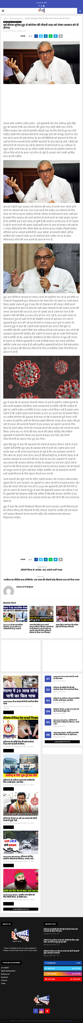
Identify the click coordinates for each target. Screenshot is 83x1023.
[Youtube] (47, 1011)
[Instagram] (41, 1011)
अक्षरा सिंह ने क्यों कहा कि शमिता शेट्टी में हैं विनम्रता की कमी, (67, 626)
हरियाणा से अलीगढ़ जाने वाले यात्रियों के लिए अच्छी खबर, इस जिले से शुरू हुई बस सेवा (61, 941)
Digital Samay (67, 1021)
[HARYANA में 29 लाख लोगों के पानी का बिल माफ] (20, 687)
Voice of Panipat (10, 31)
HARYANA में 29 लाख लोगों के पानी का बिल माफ (20, 702)
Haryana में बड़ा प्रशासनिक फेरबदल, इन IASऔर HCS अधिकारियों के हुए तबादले (13, 627)
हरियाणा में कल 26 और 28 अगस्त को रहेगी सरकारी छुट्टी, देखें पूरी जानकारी (61, 952)
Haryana (18, 22)
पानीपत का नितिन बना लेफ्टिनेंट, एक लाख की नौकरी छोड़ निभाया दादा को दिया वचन (41, 579)
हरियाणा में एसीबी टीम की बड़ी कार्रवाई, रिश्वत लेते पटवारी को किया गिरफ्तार (61, 930)
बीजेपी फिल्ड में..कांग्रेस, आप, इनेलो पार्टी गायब (41, 570)
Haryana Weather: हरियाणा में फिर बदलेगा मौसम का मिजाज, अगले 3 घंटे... (19, 857)
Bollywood (5, 974)
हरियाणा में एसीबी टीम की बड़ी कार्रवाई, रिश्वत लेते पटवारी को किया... (18, 743)
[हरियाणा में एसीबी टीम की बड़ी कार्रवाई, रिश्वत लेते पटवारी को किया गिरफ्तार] (20, 727)
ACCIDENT (5, 968)
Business (4, 977)
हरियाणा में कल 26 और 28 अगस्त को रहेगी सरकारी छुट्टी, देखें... (20, 819)
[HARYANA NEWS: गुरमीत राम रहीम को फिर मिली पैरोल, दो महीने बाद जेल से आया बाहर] (20, 880)
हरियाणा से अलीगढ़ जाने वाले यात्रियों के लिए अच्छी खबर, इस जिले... (19, 781)
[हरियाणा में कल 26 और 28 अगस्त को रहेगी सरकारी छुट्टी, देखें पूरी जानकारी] (20, 804)
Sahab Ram (9, 746)
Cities (3, 983)
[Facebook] (35, 1011)
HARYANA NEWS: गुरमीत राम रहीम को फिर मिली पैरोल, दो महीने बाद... (19, 896)
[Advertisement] (41, 104)
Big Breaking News (9, 22)
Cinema (4, 980)
